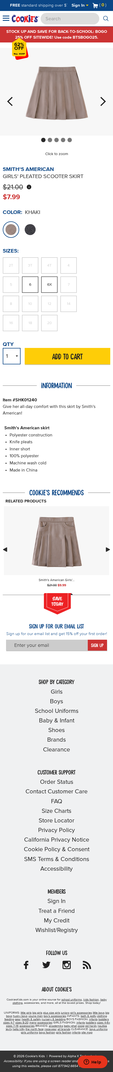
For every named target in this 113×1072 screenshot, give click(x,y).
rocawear (50, 1029)
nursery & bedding (54, 1019)
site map (86, 1032)
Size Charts (56, 811)
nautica (102, 1026)
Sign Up (97, 645)
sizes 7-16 (12, 1026)
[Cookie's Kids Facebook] (26, 967)
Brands (56, 740)
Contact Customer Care (56, 792)
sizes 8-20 (22, 1022)
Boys (56, 702)
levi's (9, 1029)
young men (35, 1016)
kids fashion (91, 999)
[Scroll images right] (108, 549)
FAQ (56, 802)
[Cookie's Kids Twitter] (46, 967)
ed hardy (91, 1026)
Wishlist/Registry (56, 930)
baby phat (70, 1026)
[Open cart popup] (108, 5)
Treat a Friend (56, 911)
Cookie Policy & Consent (56, 850)
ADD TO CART (67, 357)
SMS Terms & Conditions (56, 859)
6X (49, 285)
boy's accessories (55, 1016)
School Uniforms (56, 711)
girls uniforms (29, 1032)
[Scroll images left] (5, 549)
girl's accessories (81, 1012)
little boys (98, 1012)
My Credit (56, 921)
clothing (102, 1016)
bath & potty (88, 1016)
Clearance (56, 750)
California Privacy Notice (56, 840)
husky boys (20, 1016)
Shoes (56, 730)
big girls (37, 1012)
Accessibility (56, 869)
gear (18, 1019)
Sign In (79, 5)
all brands (64, 1029)
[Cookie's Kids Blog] (87, 967)
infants (93, 1019)
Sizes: (11, 251)
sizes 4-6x (103, 1022)
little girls (26, 1012)
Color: (12, 212)
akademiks (56, 1026)
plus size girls (51, 1012)
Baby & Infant (56, 721)
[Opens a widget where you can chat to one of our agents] (92, 1062)
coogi (81, 1026)
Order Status (56, 782)
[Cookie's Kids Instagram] (67, 967)
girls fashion (63, 1032)
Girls (57, 692)
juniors (65, 1012)
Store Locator (56, 821)
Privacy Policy (56, 830)
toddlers (103, 1019)
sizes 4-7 (9, 1022)
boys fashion (47, 1032)
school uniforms (71, 999)
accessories (44, 1022)
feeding (9, 1019)
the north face (35, 1029)
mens (32, 1022)
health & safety (31, 1019)
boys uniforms (98, 1029)
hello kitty (19, 1029)
